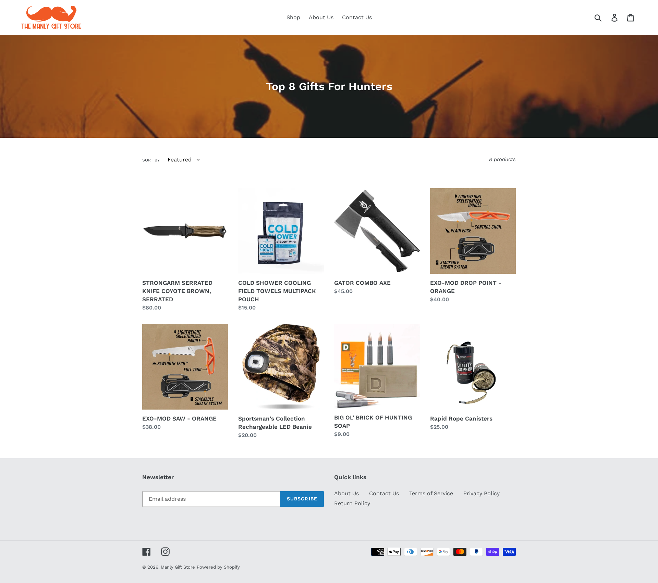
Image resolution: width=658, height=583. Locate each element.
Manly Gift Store (178, 567)
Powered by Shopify (218, 567)
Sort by (151, 160)
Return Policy (352, 503)
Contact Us (384, 493)
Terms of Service (431, 493)
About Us (346, 493)
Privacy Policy (481, 493)
